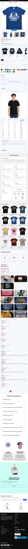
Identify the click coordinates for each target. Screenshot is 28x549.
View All (26, 43)
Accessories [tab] (19, 45)
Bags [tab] (25, 45)
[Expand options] (26, 77)
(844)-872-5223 (21, 505)
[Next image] (26, 34)
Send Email (25, 499)
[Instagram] (17, 529)
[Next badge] (26, 450)
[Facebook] (15, 529)
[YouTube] (23, 529)
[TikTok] (22, 529)
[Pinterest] (20, 529)
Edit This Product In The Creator (14, 81)
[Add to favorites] (8, 206)
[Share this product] (10, 37)
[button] (8, 38)
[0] (26, 2)
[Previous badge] (2, 450)
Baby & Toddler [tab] (8, 45)
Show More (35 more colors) (13, 73)
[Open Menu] (1, 2)
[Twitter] (18, 529)
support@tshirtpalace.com (7, 505)
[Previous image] (1, 34)
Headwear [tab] (14, 45)
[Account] (25, 2)
